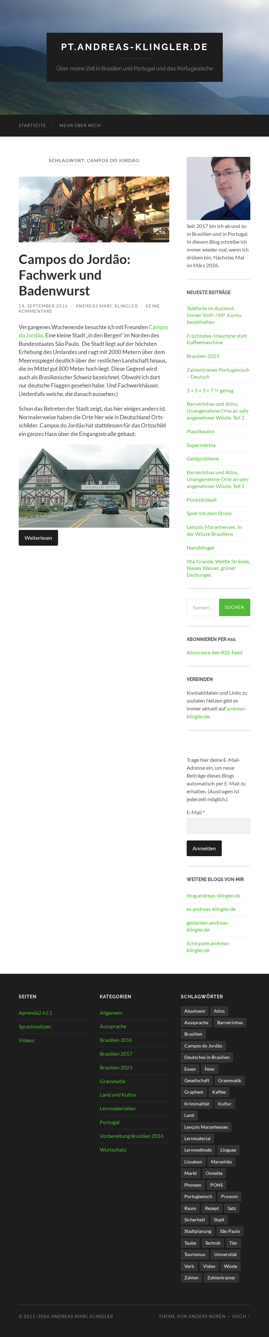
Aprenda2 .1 (35, 1012)
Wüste (230, 1266)
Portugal (109, 1122)
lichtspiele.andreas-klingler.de (209, 946)
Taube (190, 1243)
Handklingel (200, 547)
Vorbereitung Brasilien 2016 (131, 1136)
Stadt (219, 1219)
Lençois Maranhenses (206, 1127)
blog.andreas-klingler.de (213, 895)
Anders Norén (207, 1316)
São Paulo (230, 1231)
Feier (210, 1069)
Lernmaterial (197, 1138)
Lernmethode (198, 1150)
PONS (216, 1185)
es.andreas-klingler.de (211, 909)
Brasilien (193, 1034)
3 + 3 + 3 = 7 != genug (210, 390)
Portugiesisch (198, 1196)
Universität (225, 1254)
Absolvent (194, 1011)
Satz (232, 1208)
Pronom (229, 1196)
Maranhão (221, 1161)
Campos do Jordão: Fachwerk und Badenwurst (75, 274)
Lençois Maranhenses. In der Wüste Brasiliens (214, 530)
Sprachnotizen (35, 1026)
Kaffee (219, 1092)
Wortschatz (113, 1149)
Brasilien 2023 (203, 356)
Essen (190, 1069)
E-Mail (196, 812)
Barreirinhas (230, 1022)
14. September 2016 (43, 306)
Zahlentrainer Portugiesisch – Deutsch (218, 373)
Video (209, 1266)
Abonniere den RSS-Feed (214, 652)
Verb (189, 1266)
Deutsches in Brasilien (207, 1057)
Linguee (228, 1150)
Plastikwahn (201, 431)
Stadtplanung (197, 1231)
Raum (190, 1208)
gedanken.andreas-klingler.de (208, 925)
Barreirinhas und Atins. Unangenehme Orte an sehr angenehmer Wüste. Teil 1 (218, 479)
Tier (233, 1243)
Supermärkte (201, 445)
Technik (212, 1243)
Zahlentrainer (221, 1277)
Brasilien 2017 (116, 1053)
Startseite (32, 125)
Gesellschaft (196, 1080)
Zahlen (191, 1277)
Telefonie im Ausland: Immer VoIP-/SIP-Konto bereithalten (214, 315)
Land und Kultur (118, 1094)
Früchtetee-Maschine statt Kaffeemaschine (217, 339)
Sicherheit (194, 1219)
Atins (219, 1011)
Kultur (225, 1103)
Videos (26, 1040)
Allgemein (111, 1012)
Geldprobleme (203, 458)
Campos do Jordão (203, 1045)
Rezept (212, 1208)
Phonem (192, 1185)
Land (189, 1115)
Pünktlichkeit (202, 500)
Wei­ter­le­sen (38, 538)
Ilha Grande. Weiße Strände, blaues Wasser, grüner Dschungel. (218, 568)
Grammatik (112, 1081)
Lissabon (193, 1161)
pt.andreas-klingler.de (134, 47)
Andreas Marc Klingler (107, 306)
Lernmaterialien (117, 1108)
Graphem (193, 1092)
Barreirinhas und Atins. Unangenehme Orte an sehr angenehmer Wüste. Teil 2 (218, 411)
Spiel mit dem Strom (209, 513)
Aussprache (113, 1026)
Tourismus (194, 1254)
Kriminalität (196, 1103)
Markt (190, 1173)
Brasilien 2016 (116, 1040)
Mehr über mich (80, 125)
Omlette (214, 1173)
